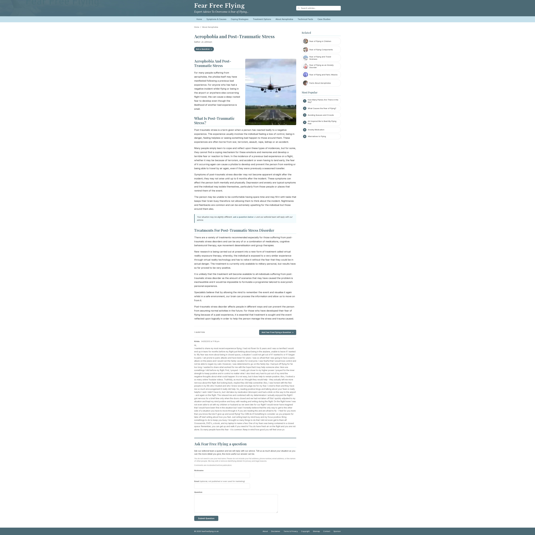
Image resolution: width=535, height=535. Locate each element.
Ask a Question (203, 49)
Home (199, 19)
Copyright (305, 531)
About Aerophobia (284, 19)
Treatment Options (262, 19)
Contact (326, 531)
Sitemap (316, 531)
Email (219, 481)
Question (198, 492)
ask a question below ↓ (244, 217)
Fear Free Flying (219, 5)
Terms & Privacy (291, 531)
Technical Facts (305, 19)
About (265, 531)
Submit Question (206, 518)
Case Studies (324, 19)
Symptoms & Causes (216, 19)
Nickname (198, 470)
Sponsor (337, 531)
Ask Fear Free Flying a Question (276, 332)
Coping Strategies (239, 19)
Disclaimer (275, 531)
